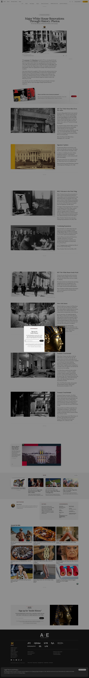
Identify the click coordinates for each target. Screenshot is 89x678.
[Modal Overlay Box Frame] (44, 339)
